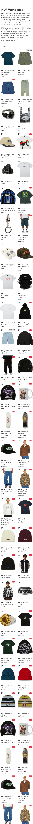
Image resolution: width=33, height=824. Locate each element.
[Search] (5, 2)
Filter (4, 46)
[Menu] (2, 2)
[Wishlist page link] (23, 2)
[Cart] (31, 2)
